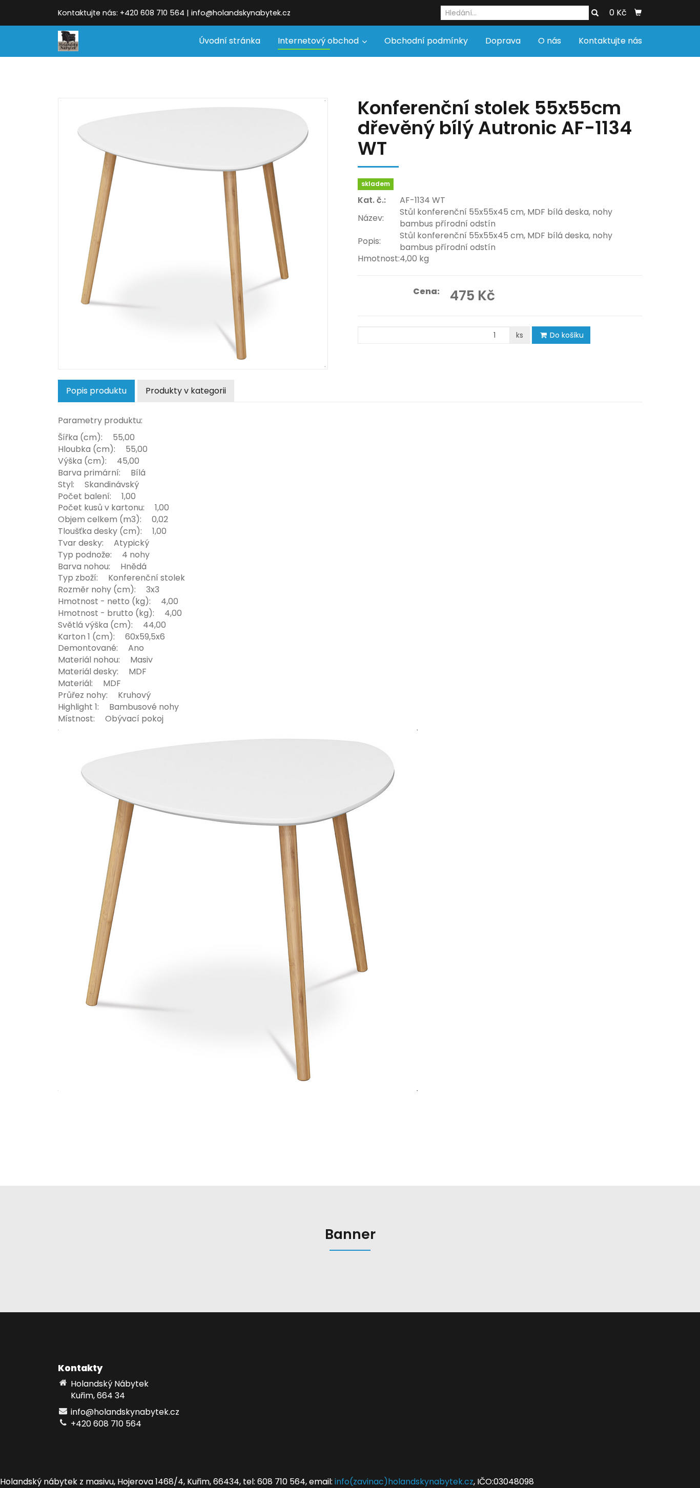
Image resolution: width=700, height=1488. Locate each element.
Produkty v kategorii (186, 391)
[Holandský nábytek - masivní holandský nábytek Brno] (68, 40)
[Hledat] (595, 13)
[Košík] (638, 12)
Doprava (503, 41)
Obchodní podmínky (426, 41)
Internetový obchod (319, 41)
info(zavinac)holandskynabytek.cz (404, 1481)
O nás (549, 41)
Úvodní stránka (229, 41)
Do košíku (566, 335)
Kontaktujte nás (610, 41)
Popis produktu (96, 391)
